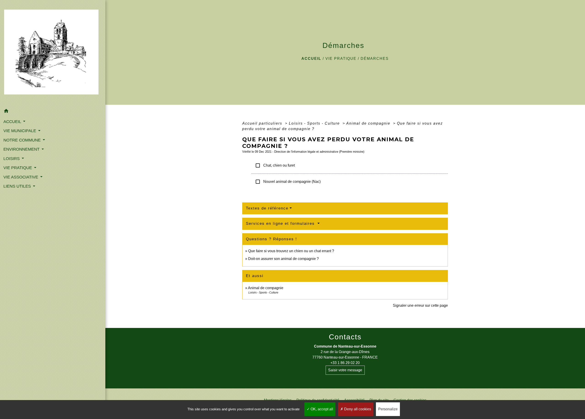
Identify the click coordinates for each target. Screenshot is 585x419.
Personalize (388, 409)
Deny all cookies (357, 409)
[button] (52, 112)
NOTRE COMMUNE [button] (22, 140)
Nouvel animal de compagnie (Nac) (288, 181)
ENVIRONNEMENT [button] (22, 149)
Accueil (311, 58)
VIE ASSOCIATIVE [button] (21, 177)
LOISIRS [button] (12, 158)
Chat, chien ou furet (275, 165)
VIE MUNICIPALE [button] (20, 130)
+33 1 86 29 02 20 (345, 363)
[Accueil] (52, 53)
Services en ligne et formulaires (281, 223)
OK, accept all (321, 409)
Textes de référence (267, 208)
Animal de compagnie (369, 123)
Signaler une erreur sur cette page (420, 305)
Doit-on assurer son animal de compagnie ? (283, 259)
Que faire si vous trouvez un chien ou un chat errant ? (291, 251)
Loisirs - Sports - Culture (315, 123)
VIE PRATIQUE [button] (18, 167)
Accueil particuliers (263, 123)
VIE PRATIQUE (340, 58)
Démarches (375, 58)
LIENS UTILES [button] (17, 186)
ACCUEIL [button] (12, 121)
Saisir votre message (345, 370)
